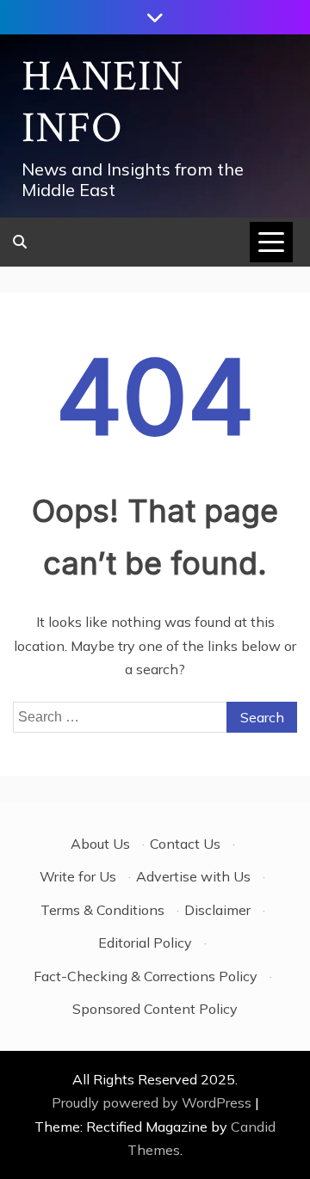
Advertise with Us (193, 876)
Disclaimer (217, 909)
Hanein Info (102, 103)
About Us (100, 843)
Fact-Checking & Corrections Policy (145, 976)
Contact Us (185, 843)
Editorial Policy (145, 942)
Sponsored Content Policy (155, 1008)
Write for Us (78, 876)
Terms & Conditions (102, 909)
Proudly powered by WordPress (153, 1102)
